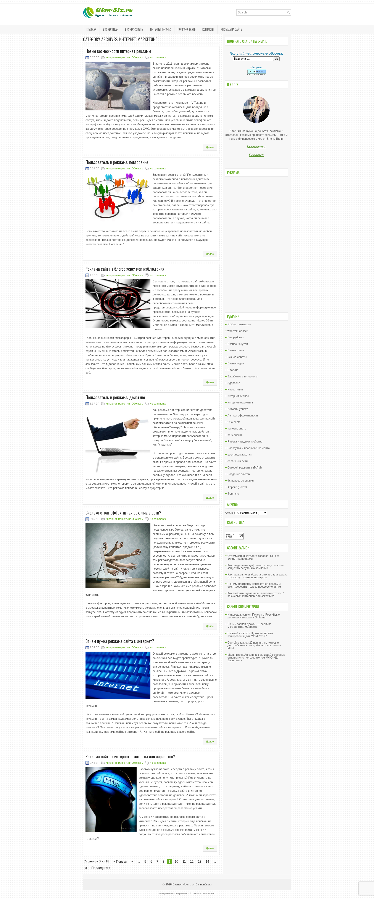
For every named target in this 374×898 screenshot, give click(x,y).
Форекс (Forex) (237, 487)
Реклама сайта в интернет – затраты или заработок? (130, 756)
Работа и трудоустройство (244, 441)
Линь (230, 624)
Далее (210, 147)
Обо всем (137, 57)
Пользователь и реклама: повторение (116, 162)
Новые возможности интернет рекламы (118, 51)
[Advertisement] (256, 244)
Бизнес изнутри (237, 344)
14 (207, 861)
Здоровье (233, 383)
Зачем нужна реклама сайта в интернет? (119, 641)
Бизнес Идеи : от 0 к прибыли (191, 884)
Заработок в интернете (242, 376)
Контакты (208, 29)
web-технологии (237, 331)
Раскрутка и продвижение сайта (248, 448)
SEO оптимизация (239, 324)
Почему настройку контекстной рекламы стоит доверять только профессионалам (254, 585)
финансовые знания (240, 480)
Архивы (230, 513)
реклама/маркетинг (240, 454)
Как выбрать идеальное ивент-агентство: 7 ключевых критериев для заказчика (255, 595)
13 (199, 861)
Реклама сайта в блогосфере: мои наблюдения (124, 268)
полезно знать (187, 29)
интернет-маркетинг (118, 57)
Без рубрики (235, 337)
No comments (158, 57)
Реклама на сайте (231, 29)
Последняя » (101, 868)
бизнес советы (134, 29)
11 (184, 861)
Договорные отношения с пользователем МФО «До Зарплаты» (256, 657)
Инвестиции (235, 389)
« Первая (120, 861)
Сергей (232, 642)
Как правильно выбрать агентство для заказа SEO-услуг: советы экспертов (257, 576)
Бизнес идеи (110, 29)
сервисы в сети (237, 461)
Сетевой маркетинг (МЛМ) (244, 467)
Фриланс (233, 493)
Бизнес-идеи (235, 363)
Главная (91, 29)
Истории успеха (237, 409)
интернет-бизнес (160, 29)
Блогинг (232, 370)
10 (176, 861)
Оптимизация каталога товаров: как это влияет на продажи (253, 557)
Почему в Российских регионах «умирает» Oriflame (253, 616)
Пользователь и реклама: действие (115, 397)
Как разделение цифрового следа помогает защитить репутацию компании (256, 567)
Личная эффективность (243, 415)
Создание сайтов (238, 474)
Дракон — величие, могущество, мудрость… (249, 625)
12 (191, 861)
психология (234, 435)
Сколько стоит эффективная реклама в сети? (123, 512)
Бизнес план (235, 350)
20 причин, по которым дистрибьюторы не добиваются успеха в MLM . (254, 645)
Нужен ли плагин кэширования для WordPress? (250, 635)
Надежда (233, 614)
